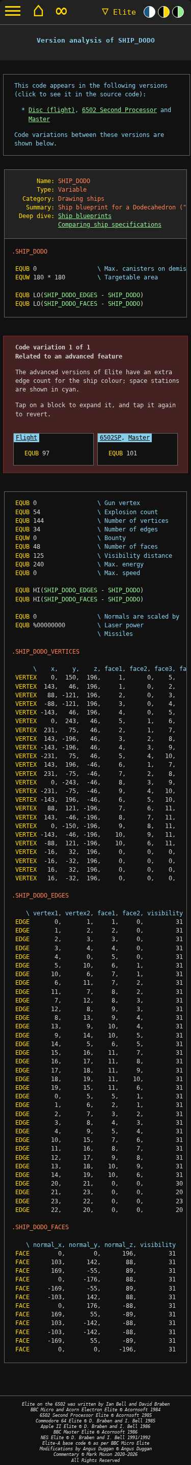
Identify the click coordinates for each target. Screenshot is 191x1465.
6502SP (110, 437)
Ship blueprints (85, 216)
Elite (119, 12)
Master (39, 119)
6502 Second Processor (119, 110)
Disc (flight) (52, 110)
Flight (26, 437)
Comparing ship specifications (109, 224)
